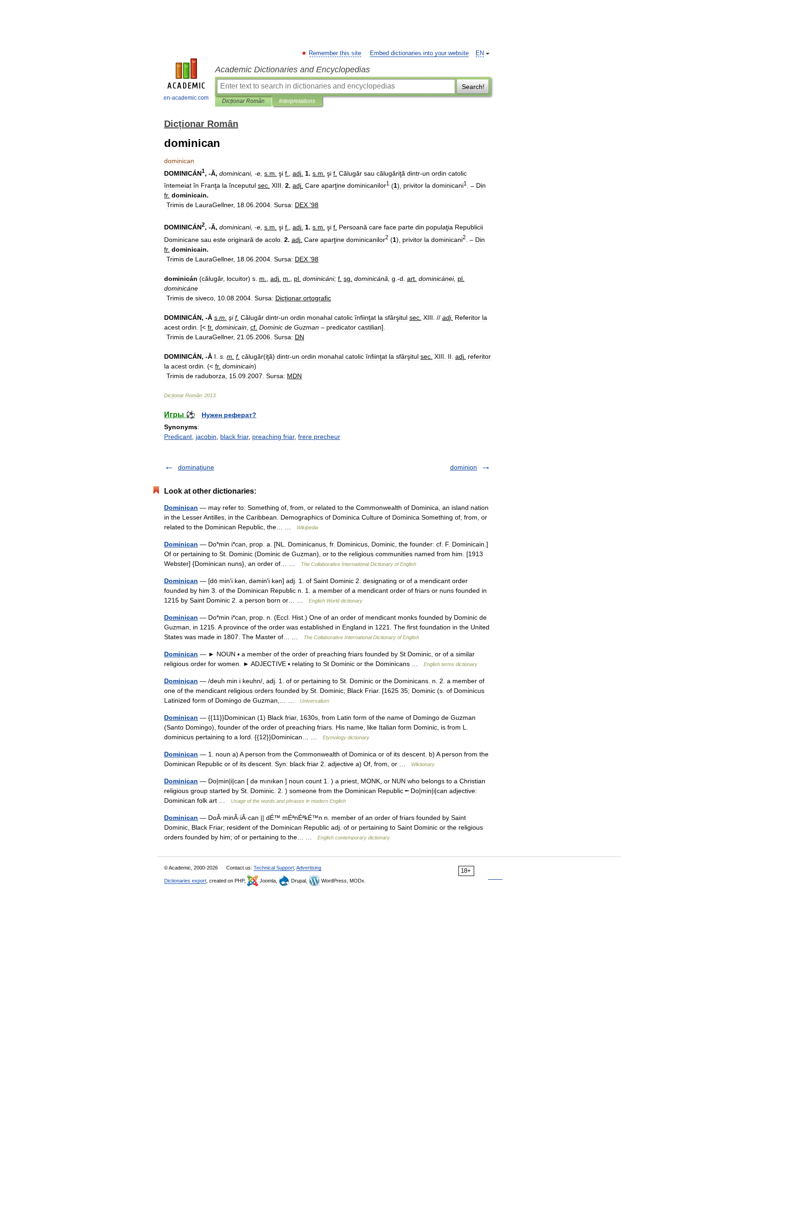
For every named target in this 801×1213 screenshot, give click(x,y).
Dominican (181, 507)
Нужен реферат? (229, 415)
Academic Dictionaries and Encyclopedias (292, 69)
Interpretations (297, 101)
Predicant (178, 436)
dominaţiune (196, 467)
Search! (473, 86)
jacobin (206, 436)
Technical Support (274, 867)
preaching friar (273, 436)
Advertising (308, 867)
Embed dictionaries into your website (419, 53)
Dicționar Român (243, 101)
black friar (234, 436)
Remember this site (335, 53)
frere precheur (319, 436)
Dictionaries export (185, 880)
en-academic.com (186, 98)
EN (480, 53)
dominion (463, 467)
